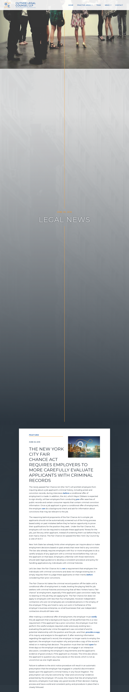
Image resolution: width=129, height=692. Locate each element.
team (98, 5)
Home (70, 5)
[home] (20, 5)
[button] (84, 5)
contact (119, 5)
